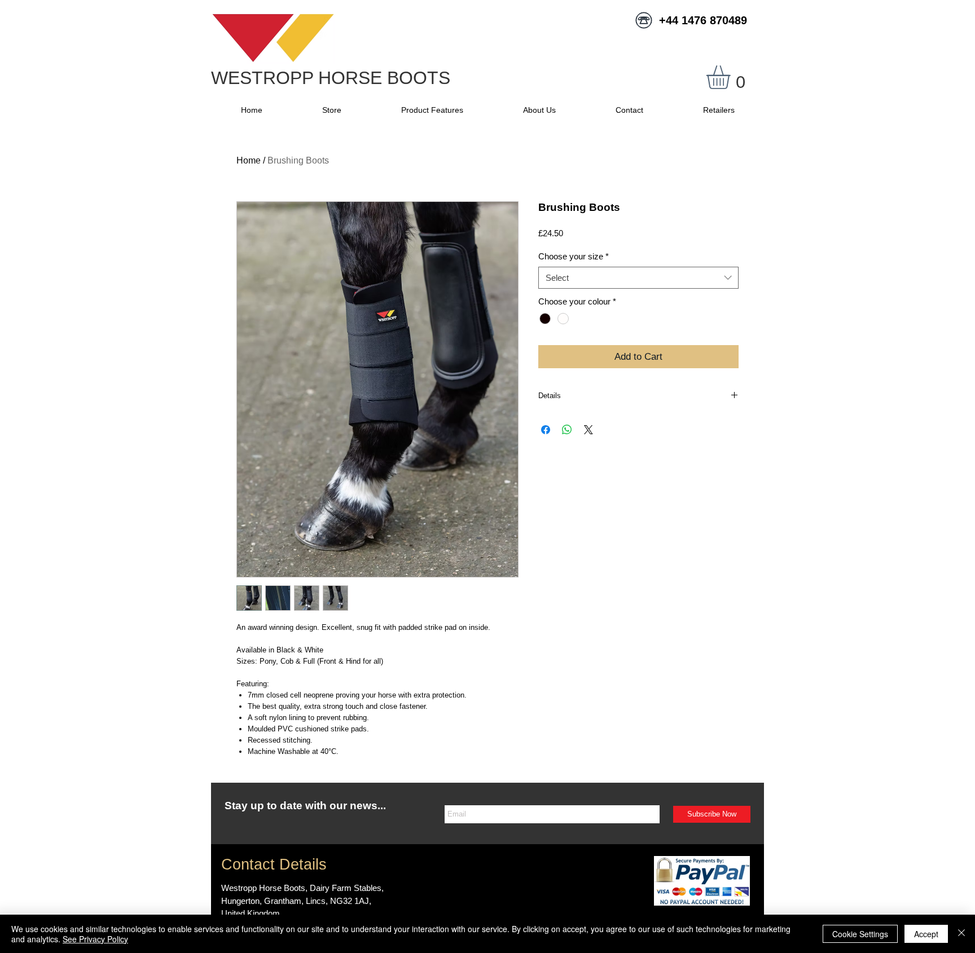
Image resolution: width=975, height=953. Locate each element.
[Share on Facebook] (545, 429)
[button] (732, 77)
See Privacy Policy (95, 939)
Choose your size (573, 256)
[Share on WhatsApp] (567, 429)
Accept (926, 933)
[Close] (961, 934)
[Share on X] (588, 429)
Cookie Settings (860, 933)
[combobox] (638, 278)
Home (248, 160)
